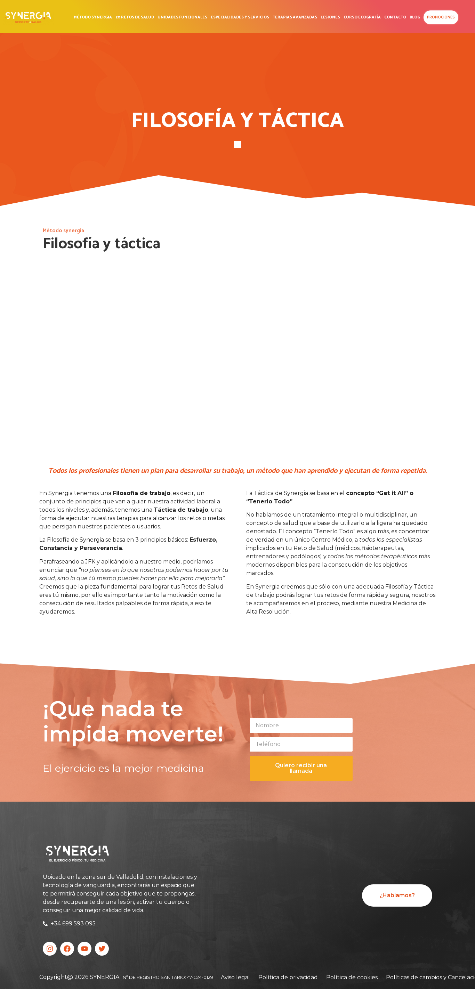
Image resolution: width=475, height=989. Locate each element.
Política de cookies (352, 977)
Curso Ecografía (362, 17)
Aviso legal (235, 977)
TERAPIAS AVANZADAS (295, 17)
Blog (415, 17)
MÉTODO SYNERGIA (93, 17)
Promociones (441, 17)
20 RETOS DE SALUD (134, 17)
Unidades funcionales (182, 17)
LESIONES (330, 17)
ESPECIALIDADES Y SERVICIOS (240, 17)
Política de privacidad (288, 977)
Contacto (395, 17)
